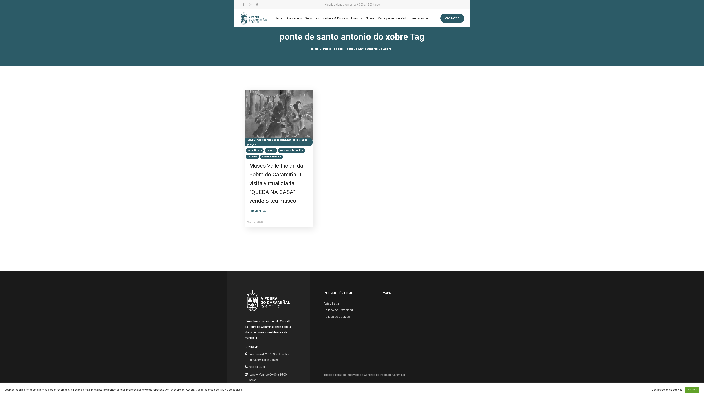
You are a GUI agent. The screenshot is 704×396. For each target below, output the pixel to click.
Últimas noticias (271, 156)
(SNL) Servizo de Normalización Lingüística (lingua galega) (277, 142)
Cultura (270, 150)
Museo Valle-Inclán (291, 150)
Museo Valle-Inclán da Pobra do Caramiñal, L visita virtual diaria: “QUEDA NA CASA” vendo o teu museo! (276, 183)
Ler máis (255, 211)
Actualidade (254, 150)
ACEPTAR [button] (692, 389)
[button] (452, 18)
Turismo (252, 156)
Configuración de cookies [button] (667, 389)
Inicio (315, 49)
